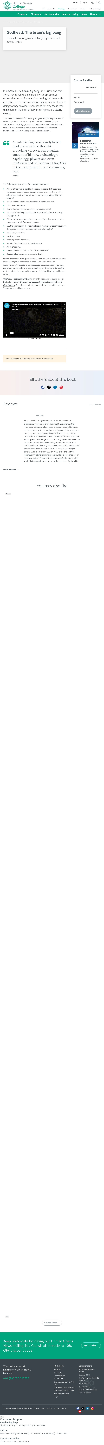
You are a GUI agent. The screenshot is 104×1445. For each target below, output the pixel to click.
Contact (64, 1408)
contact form (23, 1441)
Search (99, 2)
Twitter (82, 1408)
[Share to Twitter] (49, 387)
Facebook (77, 1408)
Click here (4, 1425)
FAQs (56, 1396)
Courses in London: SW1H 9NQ (64, 1382)
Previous (8, 494)
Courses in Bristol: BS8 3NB (64, 1387)
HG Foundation (84, 1386)
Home (4, 22)
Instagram (92, 1408)
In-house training (70, 14)
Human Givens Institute (88, 1389)
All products (18, 22)
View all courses (83, 111)
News (84, 14)
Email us (7, 1369)
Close (2, 1417)
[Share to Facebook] (42, 387)
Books (24, 22)
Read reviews (91, 87)
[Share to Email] (61, 387)
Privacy (43, 1408)
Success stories (51, 14)
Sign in (85, 2)
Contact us (75, 2)
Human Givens (43, 8)
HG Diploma (58, 1378)
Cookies (56, 1408)
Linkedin (87, 1408)
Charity (82, 8)
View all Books (50, 1322)
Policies (49, 1408)
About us (94, 14)
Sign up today (89, 1345)
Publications (72, 8)
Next (7, 1317)
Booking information (61, 1393)
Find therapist (93, 8)
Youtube (79, 1411)
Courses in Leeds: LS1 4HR (64, 1390)
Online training (59, 1375)
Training (61, 8)
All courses (58, 1372)
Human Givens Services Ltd (20, 1408)
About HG (51, 8)
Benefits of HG (84, 1374)
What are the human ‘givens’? (87, 1370)
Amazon (49, 358)
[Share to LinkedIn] (55, 387)
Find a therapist (85, 1392)
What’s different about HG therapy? (89, 1379)
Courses (21, 14)
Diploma (35, 14)
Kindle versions (12, 358)
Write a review (9, 469)
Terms (37, 1408)
